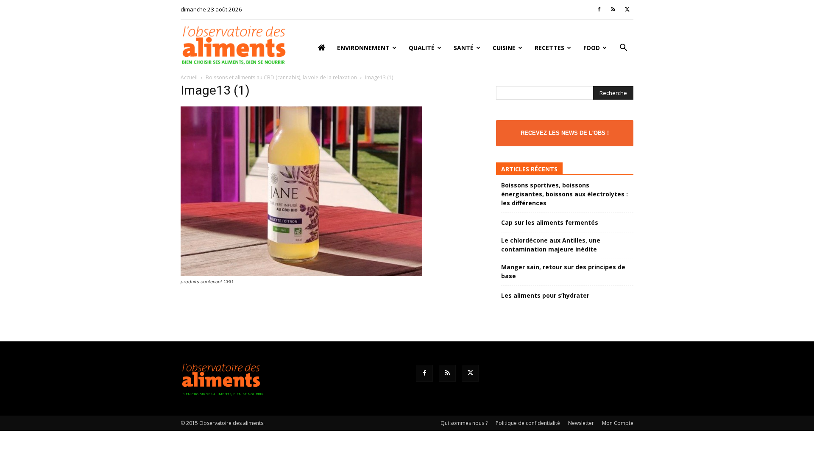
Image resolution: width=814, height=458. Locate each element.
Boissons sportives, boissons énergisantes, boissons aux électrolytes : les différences (564, 194)
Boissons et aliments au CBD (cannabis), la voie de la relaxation (281, 77)
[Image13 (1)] (301, 273)
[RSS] (613, 9)
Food (591, 48)
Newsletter (581, 423)
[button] (623, 49)
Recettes (549, 48)
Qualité (422, 48)
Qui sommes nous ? (464, 423)
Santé (464, 48)
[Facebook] (599, 9)
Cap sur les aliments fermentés (549, 222)
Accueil (189, 77)
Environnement (363, 48)
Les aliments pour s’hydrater (545, 295)
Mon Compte (617, 423)
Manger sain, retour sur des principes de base (563, 271)
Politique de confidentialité (528, 423)
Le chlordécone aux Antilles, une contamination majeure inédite (550, 244)
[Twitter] (627, 9)
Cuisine (504, 48)
